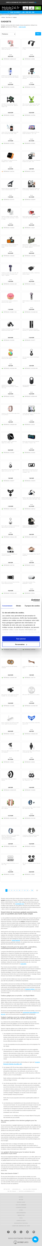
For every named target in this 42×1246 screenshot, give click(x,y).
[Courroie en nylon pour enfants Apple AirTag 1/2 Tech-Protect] (10, 412)
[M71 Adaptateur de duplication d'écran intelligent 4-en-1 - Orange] (10, 159)
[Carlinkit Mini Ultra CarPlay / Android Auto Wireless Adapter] (31, 271)
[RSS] (21, 1232)
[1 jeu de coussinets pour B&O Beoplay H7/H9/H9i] (10, 665)
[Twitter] (14, 1232)
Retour (3, 17)
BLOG (21, 1218)
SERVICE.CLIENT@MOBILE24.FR (26, 1191)
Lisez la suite (22, 27)
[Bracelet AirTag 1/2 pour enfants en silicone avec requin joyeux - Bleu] (31, 805)
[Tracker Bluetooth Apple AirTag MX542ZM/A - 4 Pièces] (31, 580)
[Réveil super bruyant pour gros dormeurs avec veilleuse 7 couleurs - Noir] (31, 440)
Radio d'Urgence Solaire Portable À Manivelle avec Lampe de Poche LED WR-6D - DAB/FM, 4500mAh (31, 246)
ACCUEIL (21, 1197)
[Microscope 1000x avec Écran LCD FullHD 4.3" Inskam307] (10, 749)
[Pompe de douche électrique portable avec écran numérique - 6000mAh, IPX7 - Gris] (31, 187)
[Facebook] (8, 1232)
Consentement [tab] (7, 605)
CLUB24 (21, 1210)
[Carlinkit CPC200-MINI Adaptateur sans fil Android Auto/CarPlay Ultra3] (10, 327)
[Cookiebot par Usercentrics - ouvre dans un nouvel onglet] (31, 600)
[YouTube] (27, 1232)
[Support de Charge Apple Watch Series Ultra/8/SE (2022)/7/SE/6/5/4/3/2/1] (31, 524)
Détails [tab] (18, 605)
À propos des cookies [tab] (32, 605)
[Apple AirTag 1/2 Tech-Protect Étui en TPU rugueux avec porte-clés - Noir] (10, 468)
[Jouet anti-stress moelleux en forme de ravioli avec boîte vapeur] (10, 299)
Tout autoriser (21, 639)
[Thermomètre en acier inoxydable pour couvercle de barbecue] (10, 552)
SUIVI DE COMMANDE (21, 1205)
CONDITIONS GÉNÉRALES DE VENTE (21, 1225)
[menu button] (25, 8)
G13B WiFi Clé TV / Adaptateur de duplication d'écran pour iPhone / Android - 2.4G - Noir (10, 386)
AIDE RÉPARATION (21, 1212)
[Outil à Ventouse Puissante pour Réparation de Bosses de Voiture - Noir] (31, 159)
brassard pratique (30, 989)
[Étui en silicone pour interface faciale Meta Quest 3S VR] (31, 721)
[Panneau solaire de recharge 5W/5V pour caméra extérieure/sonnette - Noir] (10, 187)
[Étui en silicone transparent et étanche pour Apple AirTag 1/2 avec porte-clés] (10, 524)
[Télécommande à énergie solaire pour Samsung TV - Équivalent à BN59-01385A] (31, 327)
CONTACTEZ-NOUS (21, 1220)
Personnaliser (20, 644)
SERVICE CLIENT (21, 1202)
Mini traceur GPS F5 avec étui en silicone (31, 694)
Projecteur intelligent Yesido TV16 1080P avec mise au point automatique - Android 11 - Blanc (10, 218)
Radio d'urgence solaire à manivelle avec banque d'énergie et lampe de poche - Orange (10, 246)
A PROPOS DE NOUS (21, 1207)
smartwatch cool (19, 903)
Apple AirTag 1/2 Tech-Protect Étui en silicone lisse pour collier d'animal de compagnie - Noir (30, 471)
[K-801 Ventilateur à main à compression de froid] (31, 299)
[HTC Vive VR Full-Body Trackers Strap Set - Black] (31, 862)
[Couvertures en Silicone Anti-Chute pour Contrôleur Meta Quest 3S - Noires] (31, 834)
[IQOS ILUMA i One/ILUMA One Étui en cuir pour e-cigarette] (10, 805)
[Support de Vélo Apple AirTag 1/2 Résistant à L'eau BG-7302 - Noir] (31, 749)
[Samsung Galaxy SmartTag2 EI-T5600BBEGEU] (31, 384)
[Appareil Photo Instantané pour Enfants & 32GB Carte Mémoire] (10, 46)
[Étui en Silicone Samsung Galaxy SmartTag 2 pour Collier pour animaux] (10, 580)
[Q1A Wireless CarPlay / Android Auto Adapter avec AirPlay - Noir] (10, 440)
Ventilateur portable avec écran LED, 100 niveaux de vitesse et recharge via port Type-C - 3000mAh (10, 274)
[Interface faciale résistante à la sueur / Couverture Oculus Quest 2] (10, 496)
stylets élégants (16, 940)
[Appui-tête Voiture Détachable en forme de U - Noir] (31, 46)
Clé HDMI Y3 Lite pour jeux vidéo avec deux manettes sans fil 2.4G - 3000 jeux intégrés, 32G (10, 105)
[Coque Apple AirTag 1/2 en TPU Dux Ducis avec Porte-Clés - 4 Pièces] (31, 412)
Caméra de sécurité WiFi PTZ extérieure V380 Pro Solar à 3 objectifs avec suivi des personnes (31, 77)
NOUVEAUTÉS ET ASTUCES (21, 1223)
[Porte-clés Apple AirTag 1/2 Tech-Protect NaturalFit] (31, 355)
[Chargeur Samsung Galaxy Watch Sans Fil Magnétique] (31, 552)
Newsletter (21, 1215)
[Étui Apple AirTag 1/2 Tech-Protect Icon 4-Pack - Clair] (10, 862)
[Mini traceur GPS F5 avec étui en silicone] (31, 693)
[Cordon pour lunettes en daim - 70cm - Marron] (31, 665)
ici (35, 2)
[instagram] (34, 1232)
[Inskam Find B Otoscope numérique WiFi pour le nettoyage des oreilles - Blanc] (10, 131)
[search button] (31, 8)
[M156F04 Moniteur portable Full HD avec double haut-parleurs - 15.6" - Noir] (31, 131)
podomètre (23, 964)
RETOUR (21, 1199)
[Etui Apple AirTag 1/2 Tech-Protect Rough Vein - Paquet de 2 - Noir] (31, 777)
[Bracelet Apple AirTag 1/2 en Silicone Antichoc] (10, 777)
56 (32, 890)
